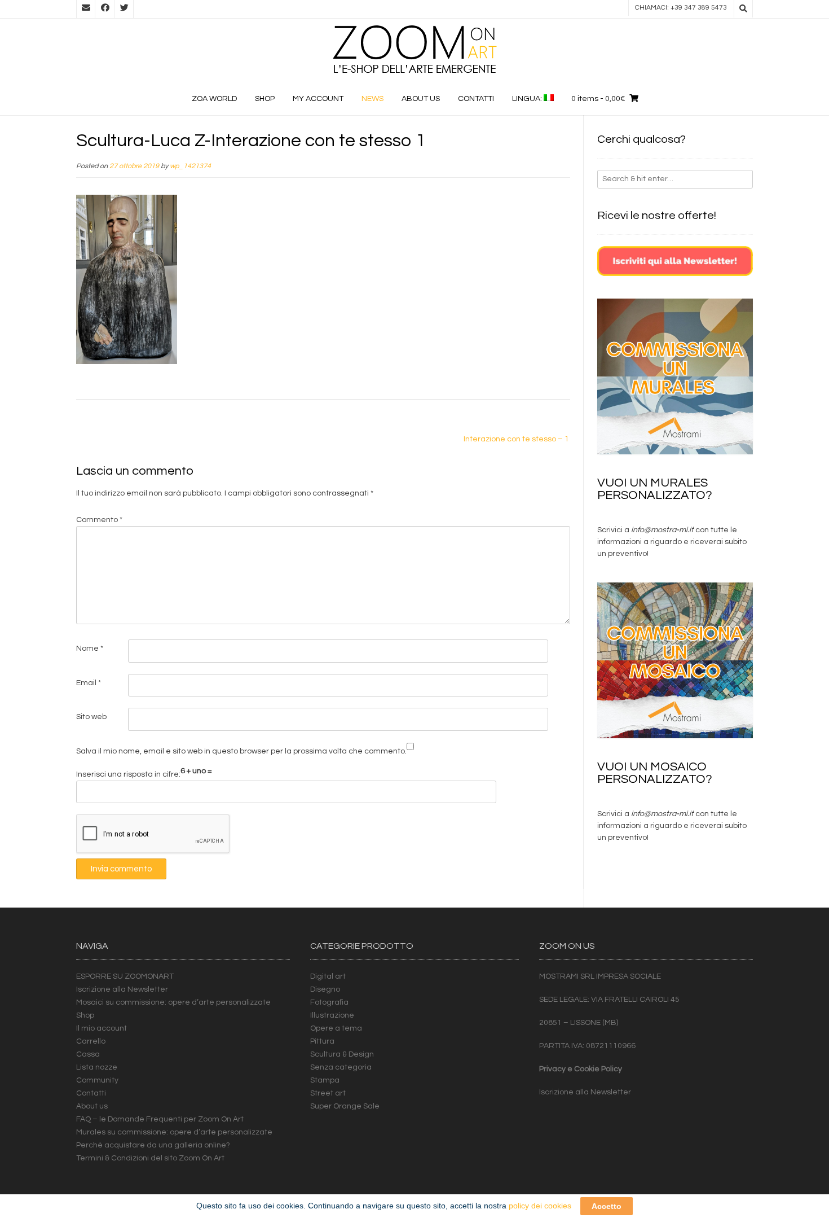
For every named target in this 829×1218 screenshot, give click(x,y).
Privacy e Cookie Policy (580, 1069)
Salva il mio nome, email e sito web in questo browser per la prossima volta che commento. (241, 751)
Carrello (90, 1041)
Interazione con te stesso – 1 (516, 439)
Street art (328, 1093)
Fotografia (329, 1002)
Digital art (328, 976)
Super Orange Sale (345, 1106)
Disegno (325, 989)
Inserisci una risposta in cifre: (128, 774)
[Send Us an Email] (85, 9)
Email (88, 683)
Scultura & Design (342, 1054)
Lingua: (528, 99)
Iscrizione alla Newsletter (122, 989)
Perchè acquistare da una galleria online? (153, 1145)
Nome (89, 648)
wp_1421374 (190, 166)
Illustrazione (332, 1015)
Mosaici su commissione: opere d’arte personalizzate (173, 1002)
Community (97, 1080)
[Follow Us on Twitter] (124, 9)
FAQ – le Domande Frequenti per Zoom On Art (160, 1119)
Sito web (91, 717)
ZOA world (214, 99)
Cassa (88, 1054)
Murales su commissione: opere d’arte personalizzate (174, 1132)
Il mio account (101, 1028)
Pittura (322, 1041)
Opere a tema (336, 1028)
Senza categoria (341, 1067)
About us (421, 99)
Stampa (324, 1080)
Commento (99, 520)
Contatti (476, 99)
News (372, 99)
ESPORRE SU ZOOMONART (125, 976)
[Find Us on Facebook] (104, 9)
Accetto (606, 1206)
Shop (265, 99)
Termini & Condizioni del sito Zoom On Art (150, 1158)
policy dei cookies (540, 1205)
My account (318, 99)
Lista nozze (96, 1067)
